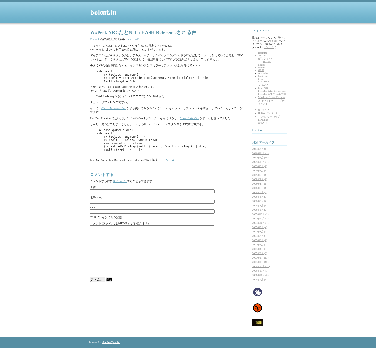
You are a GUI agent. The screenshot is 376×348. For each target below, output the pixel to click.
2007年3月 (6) (259, 253)
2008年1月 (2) (259, 209)
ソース (170, 159)
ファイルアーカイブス (270, 116)
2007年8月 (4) (259, 231)
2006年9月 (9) (259, 279)
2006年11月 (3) (260, 270)
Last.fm (257, 130)
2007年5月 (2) (259, 244)
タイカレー (275, 40)
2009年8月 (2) (259, 166)
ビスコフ (269, 47)
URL (93, 207)
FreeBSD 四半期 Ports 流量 (272, 93)
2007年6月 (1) (259, 240)
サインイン (120, 181)
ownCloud (263, 81)
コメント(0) (133, 39)
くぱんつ (263, 84)
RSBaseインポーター (269, 113)
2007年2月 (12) (260, 257)
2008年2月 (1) (259, 205)
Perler (262, 37)
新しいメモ (264, 122)
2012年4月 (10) (260, 157)
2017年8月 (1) (259, 149)
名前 (93, 187)
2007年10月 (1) (260, 223)
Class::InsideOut (189, 118)
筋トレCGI (264, 109)
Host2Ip (267, 62)
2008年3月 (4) (259, 201)
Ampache (263, 73)
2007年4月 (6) (259, 249)
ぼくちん (95, 39)
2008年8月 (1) (259, 183)
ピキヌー (257, 40)
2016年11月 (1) (260, 153)
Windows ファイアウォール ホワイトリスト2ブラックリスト (272, 100)
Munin (261, 67)
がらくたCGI (265, 58)
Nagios (261, 64)
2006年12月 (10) (261, 266)
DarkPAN (263, 88)
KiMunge (263, 119)
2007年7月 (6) (259, 236)
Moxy (261, 78)
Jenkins (262, 55)
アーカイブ (266, 142)
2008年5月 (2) (259, 192)
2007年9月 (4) (259, 227)
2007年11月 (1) (260, 218)
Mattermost (264, 76)
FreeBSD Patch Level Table (272, 90)
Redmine (262, 52)
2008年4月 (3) (259, 196)
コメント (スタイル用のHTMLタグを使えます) (119, 223)
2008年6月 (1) (259, 188)
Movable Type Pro (111, 342)
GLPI (261, 70)
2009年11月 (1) (260, 162)
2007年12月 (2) (260, 214)
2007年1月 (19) (260, 262)
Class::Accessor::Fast (113, 108)
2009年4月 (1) (259, 179)
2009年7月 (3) (259, 170)
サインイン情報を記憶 (108, 217)
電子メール (97, 197)
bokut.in (103, 12)
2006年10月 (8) (260, 275)
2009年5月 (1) (259, 175)
